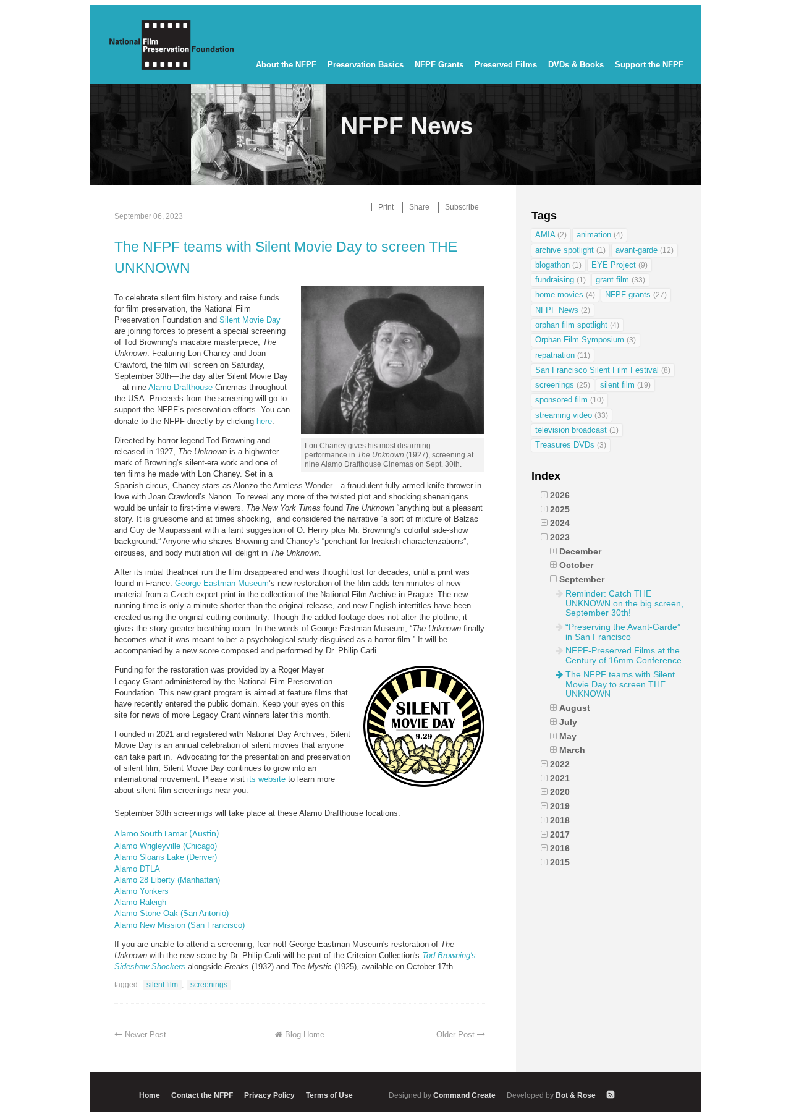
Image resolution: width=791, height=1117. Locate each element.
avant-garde (644, 250)
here (264, 421)
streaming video (571, 415)
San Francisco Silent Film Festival (602, 370)
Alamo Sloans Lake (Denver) (165, 857)
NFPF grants (636, 294)
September (581, 579)
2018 (560, 820)
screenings (208, 984)
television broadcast (577, 430)
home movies (565, 294)
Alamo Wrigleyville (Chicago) (165, 846)
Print (386, 207)
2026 (560, 495)
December (580, 551)
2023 (560, 537)
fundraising (560, 279)
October (576, 565)
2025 (560, 509)
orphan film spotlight (577, 324)
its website (266, 779)
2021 (560, 778)
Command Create (443, 1095)
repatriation (562, 355)
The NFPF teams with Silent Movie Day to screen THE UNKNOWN (285, 257)
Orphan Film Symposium (585, 339)
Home (149, 1095)
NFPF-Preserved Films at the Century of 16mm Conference (623, 655)
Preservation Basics (366, 64)
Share (419, 207)
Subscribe (462, 207)
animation (600, 234)
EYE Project (619, 265)
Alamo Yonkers (141, 891)
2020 (560, 792)
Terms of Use (329, 1095)
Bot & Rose (552, 1095)
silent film (162, 984)
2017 (560, 834)
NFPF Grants (439, 64)
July (568, 722)
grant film (620, 279)
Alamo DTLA (137, 868)
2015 (560, 862)
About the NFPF (286, 64)
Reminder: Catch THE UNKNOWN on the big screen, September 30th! (624, 603)
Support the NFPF (649, 64)
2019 (560, 806)
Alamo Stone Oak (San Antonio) (171, 913)
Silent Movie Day (250, 320)
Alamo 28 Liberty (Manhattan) (167, 880)
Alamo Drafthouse (180, 387)
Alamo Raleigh (140, 902)
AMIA (551, 234)
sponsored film (569, 399)
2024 (560, 523)
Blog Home (304, 1034)
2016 (560, 848)
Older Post (455, 1034)
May (568, 736)
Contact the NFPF (202, 1095)
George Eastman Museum (222, 583)
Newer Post (145, 1034)
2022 (560, 764)
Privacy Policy (269, 1095)
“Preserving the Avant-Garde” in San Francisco (622, 632)
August (574, 708)
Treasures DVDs (570, 444)
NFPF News (562, 310)
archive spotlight (570, 250)
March (572, 750)
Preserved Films (506, 64)
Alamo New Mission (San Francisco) (179, 925)
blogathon (558, 265)
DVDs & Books (576, 64)
